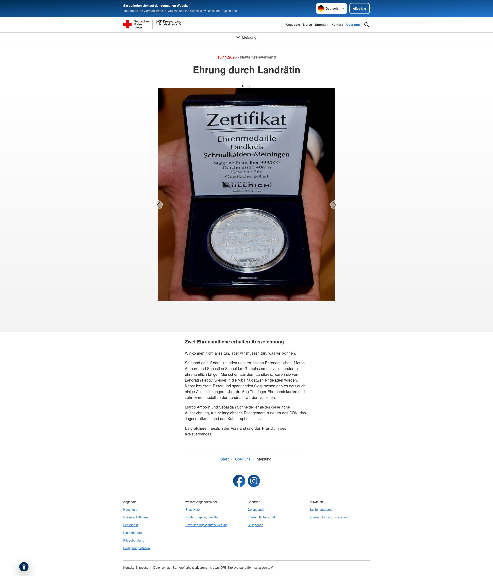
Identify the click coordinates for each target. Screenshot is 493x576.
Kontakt (128, 567)
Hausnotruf (130, 509)
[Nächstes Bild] (334, 204)
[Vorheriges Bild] (158, 204)
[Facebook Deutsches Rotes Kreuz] (239, 481)
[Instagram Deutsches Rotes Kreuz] (254, 481)
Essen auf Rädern (135, 517)
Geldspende (256, 509)
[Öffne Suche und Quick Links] (367, 25)
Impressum (143, 567)
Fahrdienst (130, 525)
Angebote (293, 24)
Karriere (337, 24)
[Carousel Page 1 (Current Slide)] (243, 86)
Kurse (307, 24)
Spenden (321, 24)
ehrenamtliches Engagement (329, 517)
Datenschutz (161, 567)
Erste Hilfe (192, 509)
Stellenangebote (321, 509)
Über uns (353, 24)
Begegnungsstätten (136, 548)
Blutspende (255, 525)
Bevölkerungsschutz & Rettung (206, 525)
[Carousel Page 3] (250, 86)
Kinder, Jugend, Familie (201, 517)
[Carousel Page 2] (246, 86)
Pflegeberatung (133, 540)
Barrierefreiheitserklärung (190, 567)
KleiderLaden (132, 532)
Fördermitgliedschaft (262, 517)
